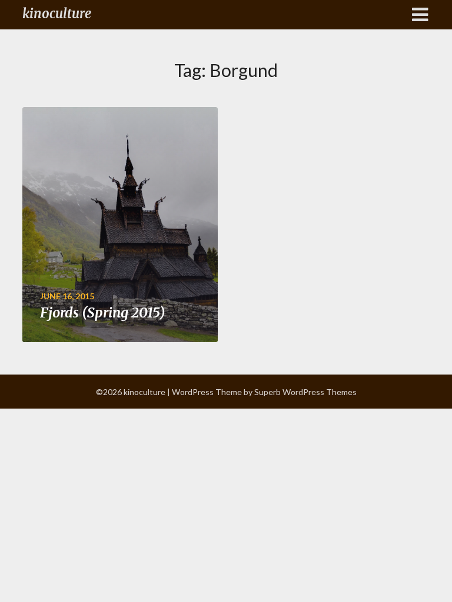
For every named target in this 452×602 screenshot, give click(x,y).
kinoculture (56, 13)
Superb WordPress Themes (305, 392)
